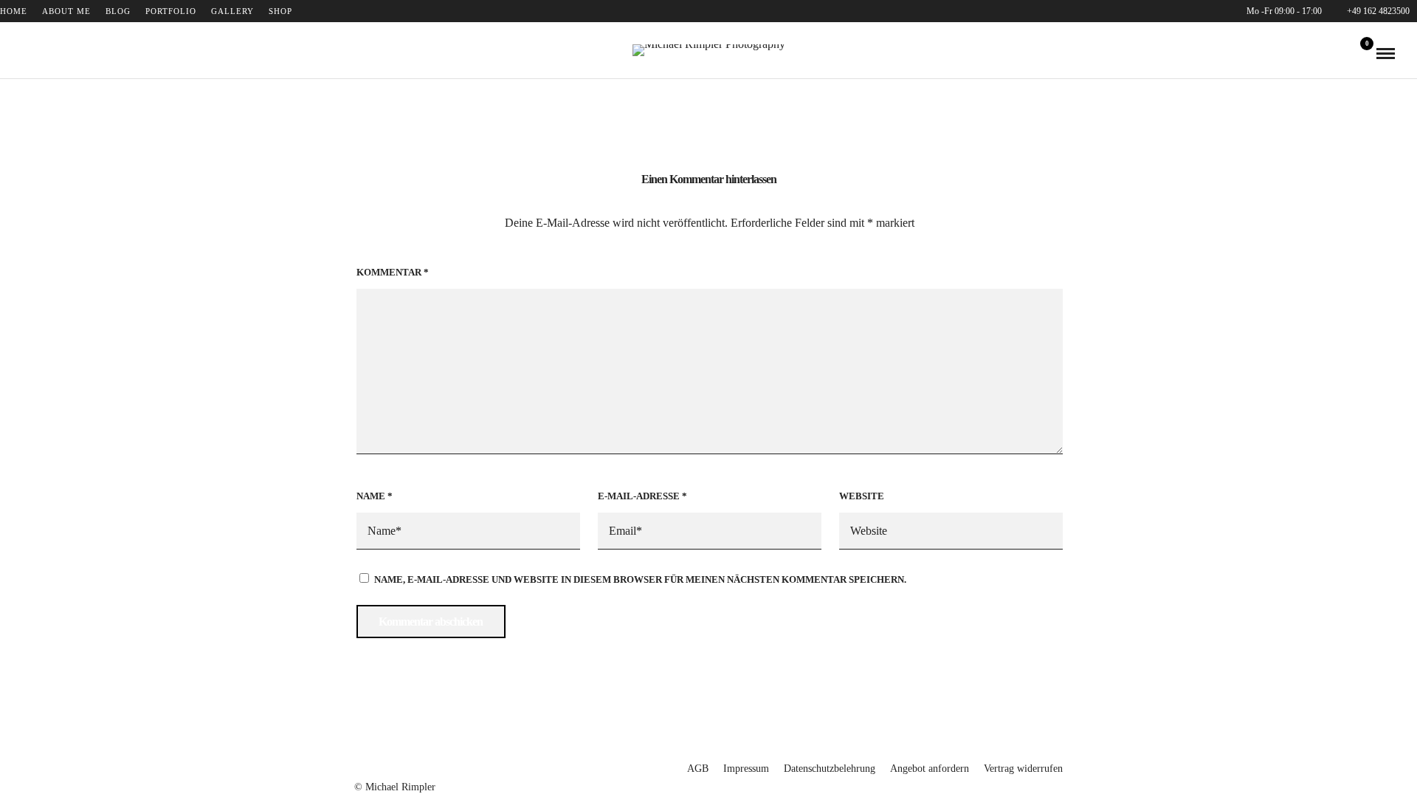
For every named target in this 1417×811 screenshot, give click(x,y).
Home (13, 11)
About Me (66, 11)
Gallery (232, 11)
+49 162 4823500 (1378, 11)
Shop (280, 11)
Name (374, 496)
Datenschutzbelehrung (829, 768)
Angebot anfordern (929, 768)
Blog (118, 11)
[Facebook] (27, 53)
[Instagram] (48, 53)
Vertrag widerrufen (1023, 768)
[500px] (68, 53)
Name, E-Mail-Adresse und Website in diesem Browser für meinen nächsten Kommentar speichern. (640, 579)
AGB (697, 768)
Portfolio (170, 11)
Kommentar (392, 272)
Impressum (746, 768)
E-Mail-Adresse (642, 496)
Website (861, 496)
